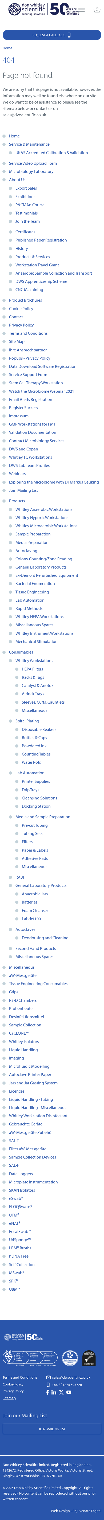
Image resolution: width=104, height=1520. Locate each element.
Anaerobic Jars (35, 893)
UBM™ (14, 1289)
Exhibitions (25, 196)
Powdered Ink (34, 745)
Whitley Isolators (24, 1041)
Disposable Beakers (39, 729)
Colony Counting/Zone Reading (43, 558)
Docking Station (36, 806)
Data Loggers (21, 1173)
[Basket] (97, 10)
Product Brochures (25, 300)
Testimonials (26, 213)
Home (14, 135)
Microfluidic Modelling (29, 1066)
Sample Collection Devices (32, 1157)
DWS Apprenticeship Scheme (41, 281)
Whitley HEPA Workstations (39, 616)
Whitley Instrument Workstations (44, 633)
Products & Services (32, 256)
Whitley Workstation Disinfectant (38, 1115)
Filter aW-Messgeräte (27, 1148)
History (21, 248)
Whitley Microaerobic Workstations (46, 525)
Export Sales (26, 188)
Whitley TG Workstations (30, 457)
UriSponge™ (20, 1239)
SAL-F (14, 1165)
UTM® (14, 1215)
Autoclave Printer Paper (30, 1074)
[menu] (81, 10)
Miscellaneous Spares (34, 624)
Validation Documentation (32, 432)
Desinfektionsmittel (26, 1016)
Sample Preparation (33, 534)
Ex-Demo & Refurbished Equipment (46, 575)
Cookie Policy (21, 308)
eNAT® (15, 1223)
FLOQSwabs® (20, 1206)
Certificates (25, 231)
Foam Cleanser (35, 910)
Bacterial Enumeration (35, 583)
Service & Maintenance (29, 144)
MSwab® (16, 1272)
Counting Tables (36, 754)
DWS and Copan (23, 448)
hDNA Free (19, 1256)
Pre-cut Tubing (35, 825)
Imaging (16, 1058)
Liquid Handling (23, 1049)
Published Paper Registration (41, 240)
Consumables (21, 652)
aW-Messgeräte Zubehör (31, 1132)
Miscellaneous (34, 710)
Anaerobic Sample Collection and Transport (53, 273)
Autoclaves (25, 929)
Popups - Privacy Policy (29, 358)
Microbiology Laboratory (31, 171)
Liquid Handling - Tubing (31, 1099)
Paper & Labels (35, 850)
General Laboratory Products (40, 567)
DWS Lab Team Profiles (29, 465)
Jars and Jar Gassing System (33, 1082)
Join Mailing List (23, 490)
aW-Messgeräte (23, 975)
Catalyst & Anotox (37, 685)
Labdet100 (31, 918)
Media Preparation (32, 542)
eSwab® (16, 1198)
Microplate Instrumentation (33, 1181)
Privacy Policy (21, 325)
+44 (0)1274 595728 (66, 1384)
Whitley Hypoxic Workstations (41, 517)
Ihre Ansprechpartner (28, 349)
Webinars (17, 473)
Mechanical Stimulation (36, 641)
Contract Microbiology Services (36, 440)
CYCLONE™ (19, 1033)
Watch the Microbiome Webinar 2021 (41, 391)
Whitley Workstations (34, 660)
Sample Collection (25, 1024)
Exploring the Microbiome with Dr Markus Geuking (54, 482)
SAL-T (14, 1140)
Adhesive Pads (35, 858)
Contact (16, 316)
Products (17, 500)
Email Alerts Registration (30, 399)
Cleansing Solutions (39, 798)
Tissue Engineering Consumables (38, 983)
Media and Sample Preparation (42, 816)
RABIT (20, 877)
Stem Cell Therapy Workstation (36, 382)
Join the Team (27, 221)
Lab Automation (30, 600)
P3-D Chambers (23, 1000)
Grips (13, 991)
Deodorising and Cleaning (45, 937)
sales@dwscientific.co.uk (70, 1377)
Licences (16, 1091)
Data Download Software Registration (43, 366)
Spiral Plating (27, 720)
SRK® (13, 1281)
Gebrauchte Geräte (25, 1123)
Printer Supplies (36, 781)
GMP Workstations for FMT (32, 424)
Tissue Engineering (32, 591)
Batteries (29, 902)
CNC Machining (29, 289)
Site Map (17, 341)
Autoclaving (26, 550)
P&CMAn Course (30, 204)
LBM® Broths (20, 1247)
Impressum (19, 415)
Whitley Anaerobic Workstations (43, 509)
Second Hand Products (35, 948)
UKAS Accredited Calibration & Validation (51, 152)
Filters (27, 841)
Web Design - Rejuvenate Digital (76, 1510)
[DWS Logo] (43, 10)
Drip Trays (30, 789)
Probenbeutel (21, 1008)
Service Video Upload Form (33, 163)
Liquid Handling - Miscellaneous (37, 1107)
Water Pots (31, 762)
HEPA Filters (32, 669)
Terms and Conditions (28, 333)
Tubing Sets (32, 833)
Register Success (23, 407)
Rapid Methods (28, 608)
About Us (17, 179)
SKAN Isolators (22, 1190)
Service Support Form (28, 374)
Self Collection (22, 1264)
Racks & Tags (33, 677)
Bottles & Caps (34, 737)
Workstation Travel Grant (37, 264)
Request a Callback (49, 35)
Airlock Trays (33, 693)
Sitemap (9, 1398)
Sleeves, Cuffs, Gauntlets (43, 702)
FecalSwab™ (20, 1231)
